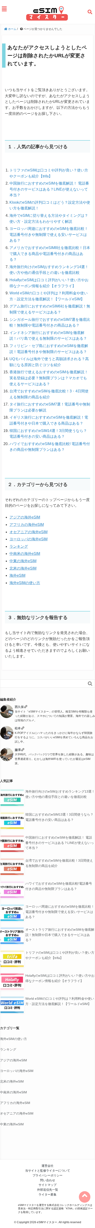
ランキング (18, 546)
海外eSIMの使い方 (24, 583)
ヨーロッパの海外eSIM (28, 539)
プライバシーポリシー (47, 1175)
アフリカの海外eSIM (26, 525)
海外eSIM (17, 575)
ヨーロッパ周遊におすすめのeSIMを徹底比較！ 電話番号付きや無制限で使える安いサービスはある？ (48, 234)
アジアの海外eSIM (24, 517)
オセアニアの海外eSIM (28, 532)
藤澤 (18, 750)
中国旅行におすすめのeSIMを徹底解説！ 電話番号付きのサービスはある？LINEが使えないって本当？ (49, 189)
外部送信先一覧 (47, 1189)
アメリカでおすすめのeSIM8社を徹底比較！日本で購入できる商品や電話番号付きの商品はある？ (49, 253)
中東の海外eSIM (22, 561)
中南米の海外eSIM (24, 554)
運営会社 (47, 1165)
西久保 (19, 707)
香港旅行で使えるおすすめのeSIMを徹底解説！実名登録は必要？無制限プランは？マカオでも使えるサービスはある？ (48, 378)
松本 (18, 728)
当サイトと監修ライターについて (47, 1170)
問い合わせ (47, 1180)
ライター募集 (47, 1194)
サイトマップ (47, 1185)
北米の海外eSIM (22, 568)
